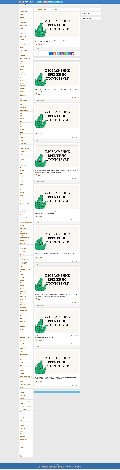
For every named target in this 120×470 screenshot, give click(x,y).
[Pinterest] (72, 53)
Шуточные (23, 450)
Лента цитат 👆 (57, 391)
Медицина (23, 198)
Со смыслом (23, 368)
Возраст (22, 64)
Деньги (22, 104)
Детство (22, 118)
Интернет (22, 170)
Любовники (23, 190)
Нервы (22, 231)
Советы (22, 373)
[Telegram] (58, 53)
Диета (21, 121)
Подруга (22, 291)
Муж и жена (23, 217)
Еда (21, 135)
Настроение (23, 228)
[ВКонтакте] (51, 53)
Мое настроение (24, 203)
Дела (21, 91)
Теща (21, 414)
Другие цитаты (24, 456)
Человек (22, 436)
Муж (21, 214)
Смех (21, 362)
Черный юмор (24, 439)
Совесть (22, 370)
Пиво (21, 283)
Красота (22, 179)
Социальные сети (25, 384)
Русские (22, 340)
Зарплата (22, 159)
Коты (21, 176)
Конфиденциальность (77, 467)
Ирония (22, 173)
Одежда (22, 254)
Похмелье (23, 299)
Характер (22, 425)
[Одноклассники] (54, 53)
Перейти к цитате (75, 97)
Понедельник (24, 294)
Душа (21, 132)
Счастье (22, 403)
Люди (21, 195)
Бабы (21, 20)
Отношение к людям (26, 269)
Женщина (22, 151)
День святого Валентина (23, 101)
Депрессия (23, 107)
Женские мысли (24, 148)
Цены (21, 431)
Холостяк (22, 428)
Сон (21, 379)
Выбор (22, 72)
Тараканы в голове (25, 406)
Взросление (23, 50)
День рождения (24, 98)
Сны (21, 365)
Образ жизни (23, 248)
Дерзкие (22, 113)
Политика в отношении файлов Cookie (47, 467)
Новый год (23, 240)
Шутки (21, 447)
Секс (21, 351)
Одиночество (24, 257)
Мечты (22, 201)
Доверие (22, 124)
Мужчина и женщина (26, 223)
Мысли (22, 225)
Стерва (22, 398)
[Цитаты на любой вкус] (27, 1)
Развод (22, 332)
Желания (22, 137)
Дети (21, 115)
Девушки (22, 88)
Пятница (22, 327)
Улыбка (22, 417)
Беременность (24, 25)
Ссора (21, 390)
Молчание (23, 209)
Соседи (22, 381)
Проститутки (23, 318)
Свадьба (22, 346)
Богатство (23, 36)
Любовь (22, 192)
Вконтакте (23, 53)
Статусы (22, 395)
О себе (22, 246)
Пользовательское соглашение (64, 467)
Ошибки (22, 277)
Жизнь (22, 154)
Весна (21, 47)
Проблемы (23, 316)
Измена (22, 168)
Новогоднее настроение (23, 234)
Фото (21, 423)
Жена (21, 140)
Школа (22, 442)
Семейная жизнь (24, 354)
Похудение (23, 302)
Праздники (23, 307)
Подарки (22, 288)
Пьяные (22, 324)
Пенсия (22, 280)
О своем (22, 243)
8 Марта (22, 9)
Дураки (22, 129)
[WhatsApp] (65, 53)
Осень (21, 266)
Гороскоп (22, 75)
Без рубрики (23, 22)
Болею (22, 39)
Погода (22, 285)
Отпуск (22, 274)
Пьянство (22, 321)
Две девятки (23, 83)
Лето (21, 187)
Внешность (23, 55)
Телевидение (24, 409)
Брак (21, 42)
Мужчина (22, 220)
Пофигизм (23, 296)
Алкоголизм (23, 11)
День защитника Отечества (24, 94)
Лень (21, 184)
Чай (21, 434)
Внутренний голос (25, 58)
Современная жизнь (26, 376)
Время (22, 69)
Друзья (22, 126)
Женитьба (23, 143)
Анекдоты (22, 17)
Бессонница (23, 31)
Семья (22, 357)
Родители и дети (24, 337)
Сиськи (22, 359)
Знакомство (23, 165)
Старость (22, 392)
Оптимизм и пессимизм (23, 262)
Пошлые (22, 305)
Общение (22, 251)
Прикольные (23, 310)
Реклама (22, 335)
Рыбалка (22, 343)
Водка (21, 61)
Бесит (21, 28)
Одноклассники (24, 259)
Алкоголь (22, 14)
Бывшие (22, 44)
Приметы (22, 313)
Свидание (23, 348)
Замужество (23, 157)
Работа (22, 329)
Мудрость (22, 212)
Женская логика (24, 146)
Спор (21, 387)
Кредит (22, 181)
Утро (21, 420)
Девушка (22, 86)
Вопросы (22, 66)
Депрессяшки (24, 110)
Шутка (21, 445)
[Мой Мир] (69, 53)
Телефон (22, 412)
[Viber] (62, 53)
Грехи (21, 80)
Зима (21, 162)
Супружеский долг (25, 401)
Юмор (21, 453)
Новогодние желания (26, 237)
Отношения (23, 272)
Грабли (22, 77)
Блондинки (23, 33)
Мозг (21, 206)
